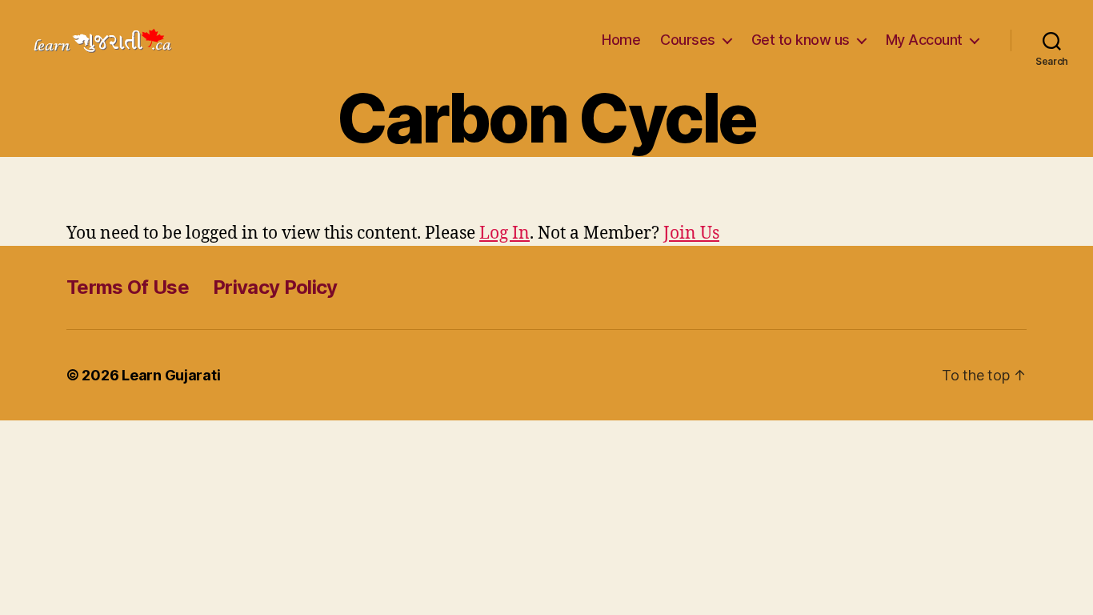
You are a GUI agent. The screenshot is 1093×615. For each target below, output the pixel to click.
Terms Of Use (127, 287)
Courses (687, 39)
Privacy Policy (275, 287)
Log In (504, 233)
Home (621, 39)
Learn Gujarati (171, 375)
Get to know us (800, 39)
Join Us (691, 233)
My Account (924, 39)
